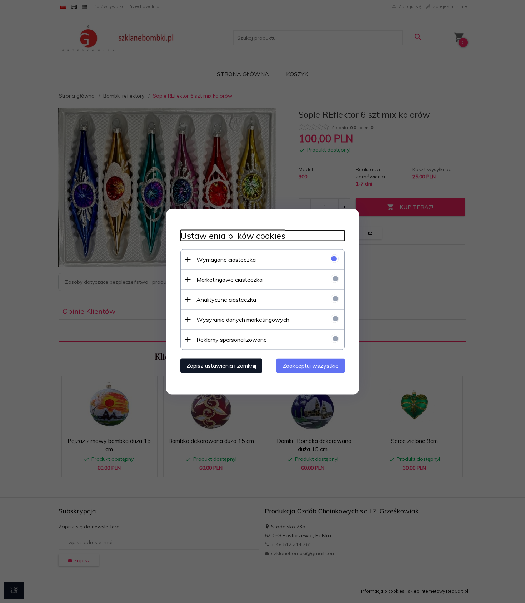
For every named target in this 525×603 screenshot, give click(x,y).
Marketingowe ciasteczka (229, 279)
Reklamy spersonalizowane (231, 339)
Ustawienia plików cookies (232, 235)
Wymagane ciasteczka (226, 259)
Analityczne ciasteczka (226, 299)
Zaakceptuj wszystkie (310, 365)
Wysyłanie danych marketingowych (242, 319)
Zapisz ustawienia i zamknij (221, 365)
